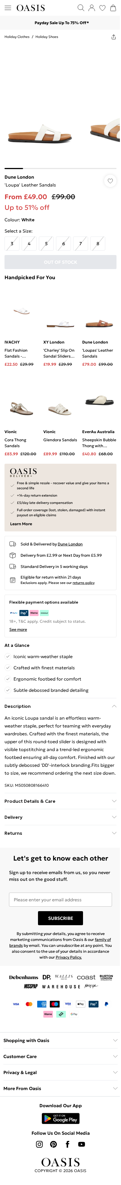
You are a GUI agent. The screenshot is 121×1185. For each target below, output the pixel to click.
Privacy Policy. (78, 956)
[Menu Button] (8, 7)
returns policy (84, 574)
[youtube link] (79, 1143)
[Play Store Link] (58, 1117)
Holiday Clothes (17, 37)
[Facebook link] (65, 1143)
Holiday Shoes (46, 37)
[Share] (109, 37)
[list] (58, 104)
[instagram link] (37, 1143)
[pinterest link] (51, 1143)
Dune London (19, 173)
